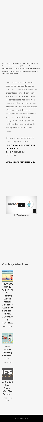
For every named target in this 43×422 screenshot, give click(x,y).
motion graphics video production (26, 71)
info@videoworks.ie (15, 152)
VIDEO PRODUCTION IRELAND (20, 162)
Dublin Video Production (21, 68)
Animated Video (28, 63)
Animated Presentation (30, 66)
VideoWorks (15, 63)
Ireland (12, 71)
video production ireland (10, 74)
